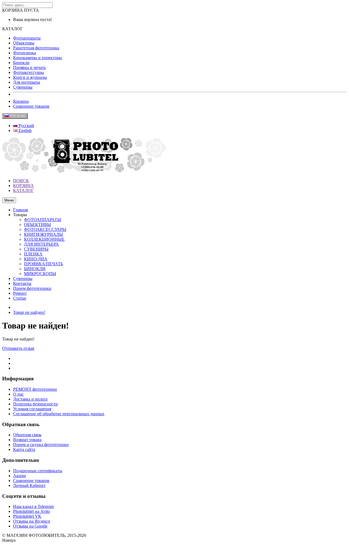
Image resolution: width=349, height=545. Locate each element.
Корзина (21, 101)
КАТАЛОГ (23, 190)
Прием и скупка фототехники (41, 444)
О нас (18, 394)
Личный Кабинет (29, 485)
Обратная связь (27, 434)
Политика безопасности (35, 404)
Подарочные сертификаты (37, 470)
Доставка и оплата (30, 399)
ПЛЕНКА (33, 254)
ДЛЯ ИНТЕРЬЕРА (41, 244)
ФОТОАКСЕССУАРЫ (45, 229)
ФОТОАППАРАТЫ (42, 219)
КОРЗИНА (23, 185)
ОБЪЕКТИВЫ (37, 224)
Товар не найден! (29, 312)
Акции (19, 475)
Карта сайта (24, 449)
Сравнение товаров (31, 106)
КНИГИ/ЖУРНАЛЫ (43, 234)
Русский (25, 125)
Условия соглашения (32, 409)
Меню (9, 200)
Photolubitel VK (27, 516)
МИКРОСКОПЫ (40, 273)
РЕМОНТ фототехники (35, 389)
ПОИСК (21, 180)
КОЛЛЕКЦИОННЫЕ (44, 239)
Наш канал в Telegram (33, 506)
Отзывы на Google (30, 526)
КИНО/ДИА (35, 259)
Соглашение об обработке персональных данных (58, 413)
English (24, 130)
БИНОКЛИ (35, 268)
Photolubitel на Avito (31, 511)
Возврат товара (27, 439)
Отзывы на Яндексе (31, 521)
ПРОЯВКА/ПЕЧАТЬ (43, 263)
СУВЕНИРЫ (36, 249)
